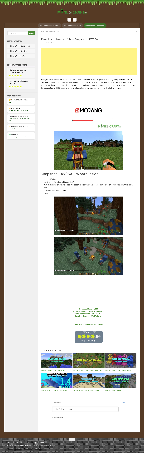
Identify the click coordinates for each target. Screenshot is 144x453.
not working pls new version (18, 137)
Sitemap (10, 448)
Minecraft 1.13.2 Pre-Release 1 (113, 390)
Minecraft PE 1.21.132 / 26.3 (20, 46)
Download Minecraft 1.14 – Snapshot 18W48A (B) (87, 370)
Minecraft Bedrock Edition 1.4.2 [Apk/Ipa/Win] (54, 390)
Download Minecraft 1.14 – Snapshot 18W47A (86, 390)
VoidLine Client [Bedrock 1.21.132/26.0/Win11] (17, 71)
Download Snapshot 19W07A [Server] (89, 324)
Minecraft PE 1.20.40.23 (18, 51)
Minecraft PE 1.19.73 (17, 56)
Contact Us (18, 448)
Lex (44, 42)
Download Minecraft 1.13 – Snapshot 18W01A (54, 370)
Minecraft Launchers (50, 31)
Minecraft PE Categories (95, 26)
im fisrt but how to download (18, 111)
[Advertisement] (89, 61)
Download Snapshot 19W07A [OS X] (88, 314)
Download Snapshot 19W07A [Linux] (88, 316)
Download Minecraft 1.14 (88, 309)
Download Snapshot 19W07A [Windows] (88, 311)
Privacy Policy (28, 448)
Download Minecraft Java (48, 26)
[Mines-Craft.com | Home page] (72, 10)
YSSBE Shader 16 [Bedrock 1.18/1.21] (18, 83)
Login (123, 402)
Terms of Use (38, 448)
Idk (10, 103)
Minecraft (12, 129)
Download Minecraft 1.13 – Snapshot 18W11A (118, 370)
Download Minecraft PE (72, 26)
